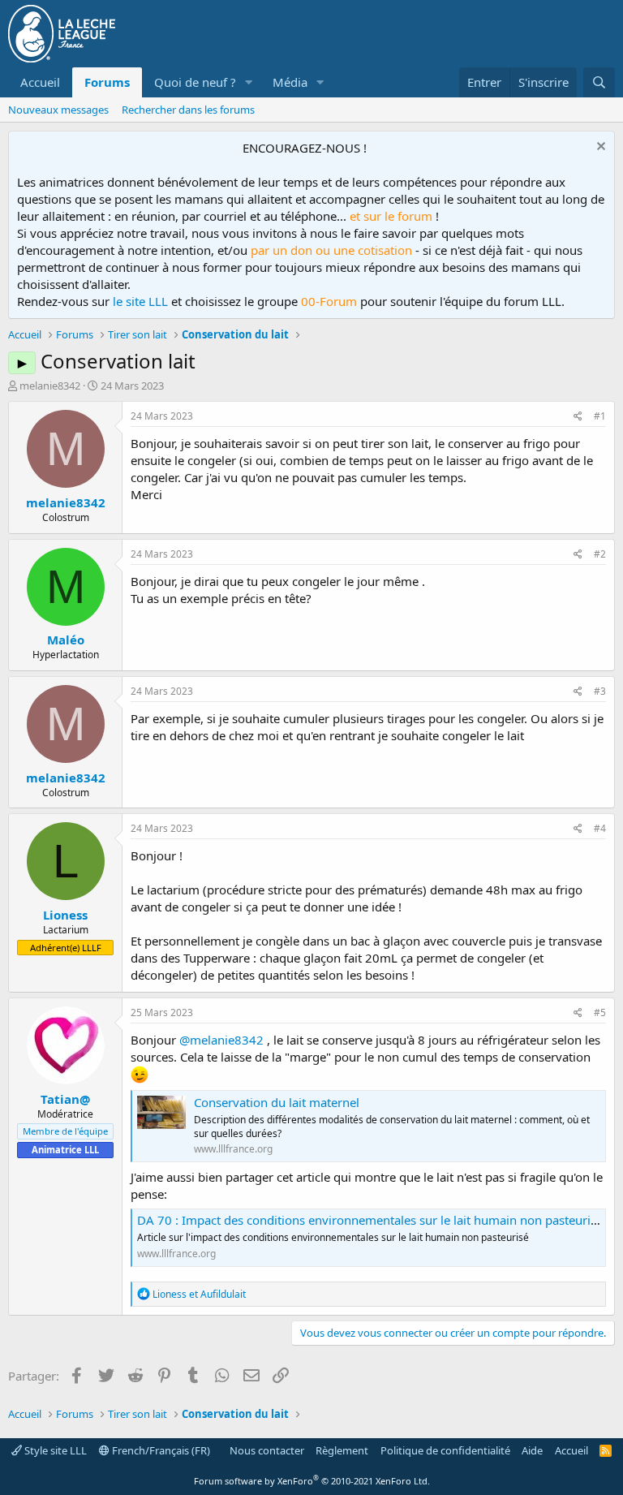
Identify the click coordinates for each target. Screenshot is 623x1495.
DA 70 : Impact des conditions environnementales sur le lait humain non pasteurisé (370, 1220)
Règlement (342, 1450)
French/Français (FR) (160, 1450)
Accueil (40, 82)
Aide (532, 1450)
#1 (600, 416)
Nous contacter (267, 1450)
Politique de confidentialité (445, 1450)
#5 (600, 1012)
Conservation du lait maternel (276, 1102)
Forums (107, 82)
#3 (600, 691)
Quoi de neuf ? (195, 82)
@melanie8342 (221, 1040)
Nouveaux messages (58, 109)
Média (290, 82)
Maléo (65, 639)
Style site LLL (54, 1450)
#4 (600, 828)
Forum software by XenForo (312, 1481)
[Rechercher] (599, 82)
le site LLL (140, 301)
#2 (600, 554)
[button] (249, 82)
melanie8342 (49, 385)
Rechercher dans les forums (188, 109)
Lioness (65, 915)
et (199, 1294)
